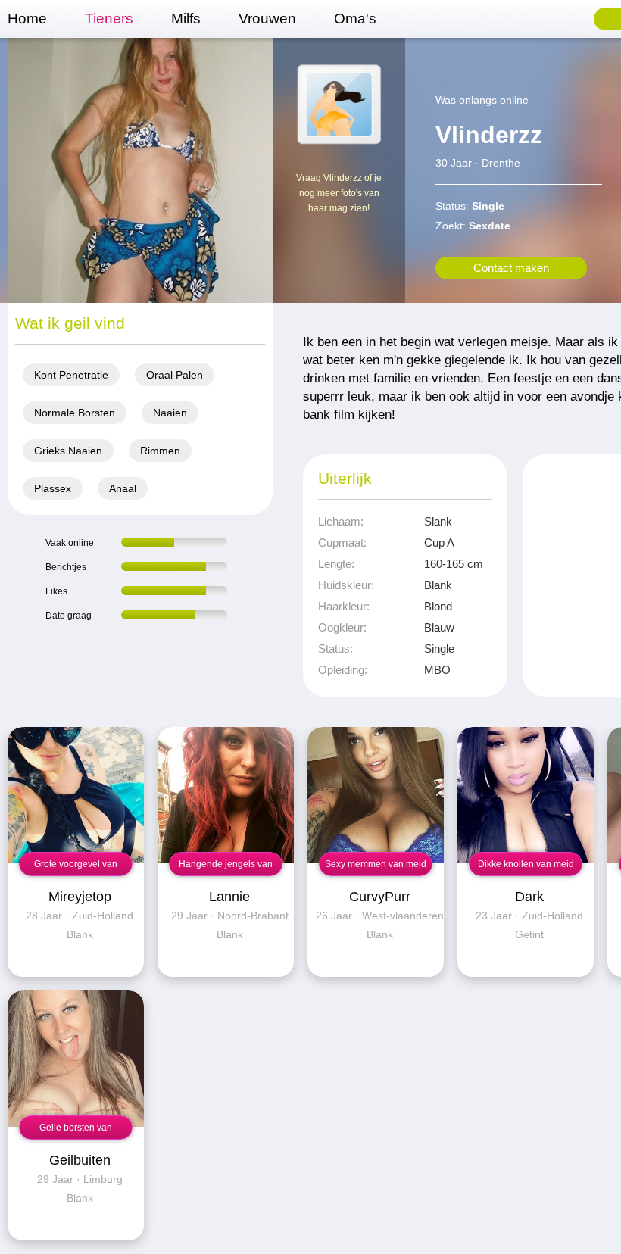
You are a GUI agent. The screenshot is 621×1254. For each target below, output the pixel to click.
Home (27, 19)
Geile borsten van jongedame (75, 1131)
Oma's (355, 19)
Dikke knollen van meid (526, 864)
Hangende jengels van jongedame (226, 867)
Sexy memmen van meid (375, 864)
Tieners (109, 19)
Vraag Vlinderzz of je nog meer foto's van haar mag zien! (339, 193)
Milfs (186, 19)
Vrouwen (267, 19)
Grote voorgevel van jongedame (75, 867)
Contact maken (511, 267)
